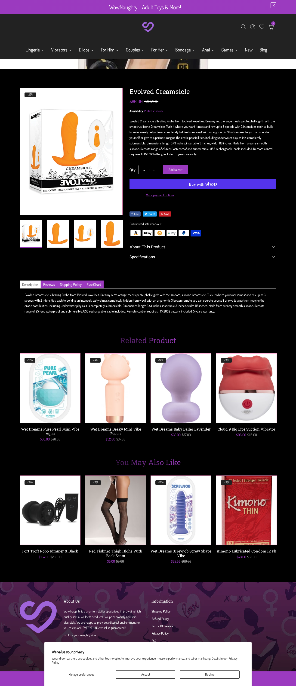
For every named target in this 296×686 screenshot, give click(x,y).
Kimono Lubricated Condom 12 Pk (246, 551)
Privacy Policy (160, 633)
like (136, 214)
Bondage (183, 50)
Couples (133, 50)
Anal (206, 50)
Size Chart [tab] (94, 284)
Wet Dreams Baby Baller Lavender (181, 429)
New (249, 50)
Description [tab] (30, 284)
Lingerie (33, 50)
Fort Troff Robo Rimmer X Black (50, 551)
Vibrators (59, 50)
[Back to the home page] (21, 65)
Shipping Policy (160, 611)
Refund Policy (160, 619)
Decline (210, 674)
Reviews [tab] (49, 284)
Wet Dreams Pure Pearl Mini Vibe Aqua (50, 431)
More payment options (160, 195)
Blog (263, 50)
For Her (158, 50)
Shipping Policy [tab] (71, 284)
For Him (108, 50)
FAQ (154, 641)
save (166, 214)
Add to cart (175, 170)
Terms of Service (162, 626)
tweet (151, 214)
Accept (145, 674)
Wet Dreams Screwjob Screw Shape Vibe (181, 553)
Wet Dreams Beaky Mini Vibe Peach (115, 431)
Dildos (84, 50)
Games (227, 50)
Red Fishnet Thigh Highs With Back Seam (115, 553)
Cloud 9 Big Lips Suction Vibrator (246, 429)
